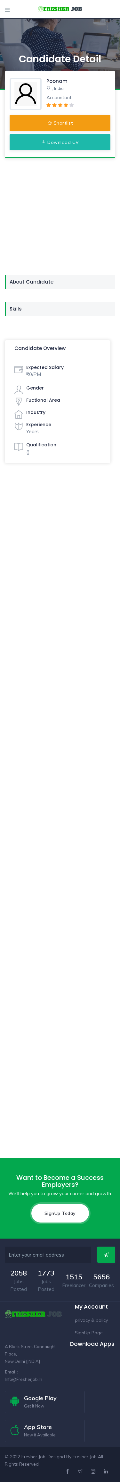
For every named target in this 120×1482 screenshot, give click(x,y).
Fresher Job (85, 1457)
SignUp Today (60, 1213)
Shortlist (63, 123)
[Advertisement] (60, 226)
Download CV (63, 142)
